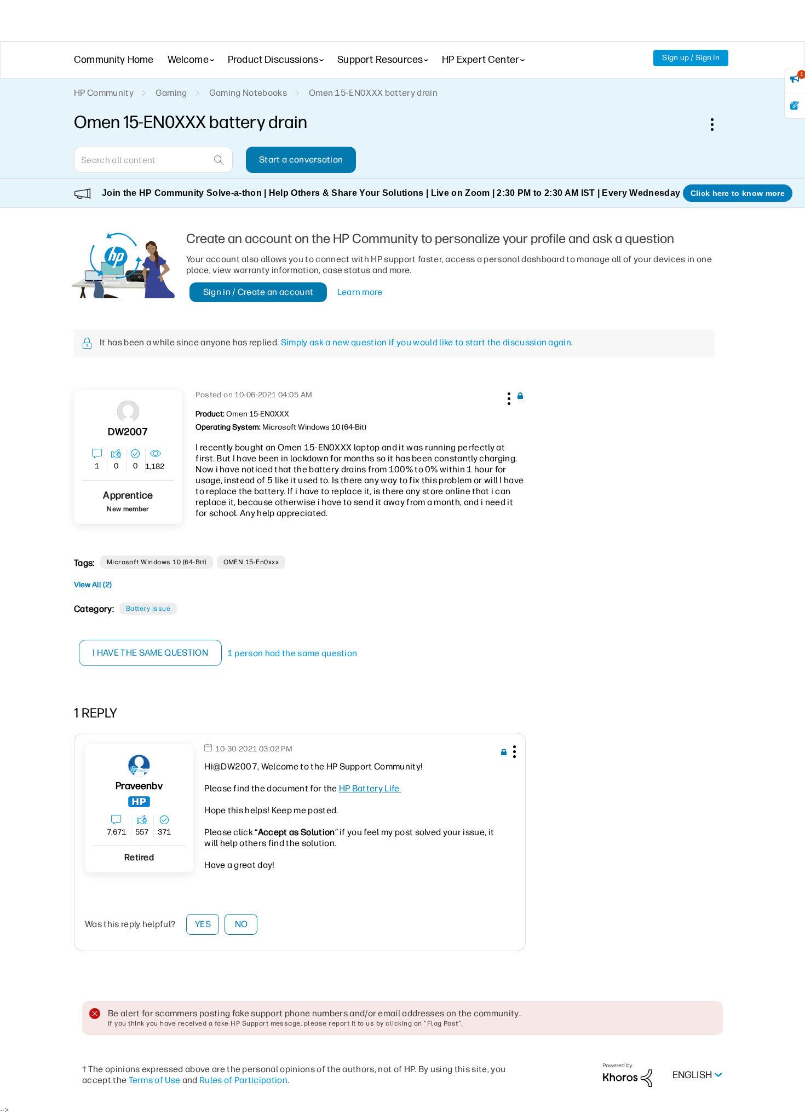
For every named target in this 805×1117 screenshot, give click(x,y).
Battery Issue (148, 608)
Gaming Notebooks (248, 93)
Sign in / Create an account (258, 292)
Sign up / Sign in (691, 57)
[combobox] (153, 160)
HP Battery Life (370, 788)
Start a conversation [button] (301, 159)
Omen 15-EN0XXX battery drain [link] (373, 93)
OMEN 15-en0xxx (251, 562)
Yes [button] (203, 924)
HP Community (104, 93)
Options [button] (718, 124)
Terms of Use (155, 1080)
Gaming (171, 93)
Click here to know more (738, 193)
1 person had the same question (292, 653)
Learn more (360, 292)
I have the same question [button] (150, 652)
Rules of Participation (243, 1080)
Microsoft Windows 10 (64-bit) (156, 562)
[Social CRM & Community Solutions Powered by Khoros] (627, 1074)
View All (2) (93, 584)
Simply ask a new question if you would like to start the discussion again (426, 342)
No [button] (241, 924)
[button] (507, 396)
